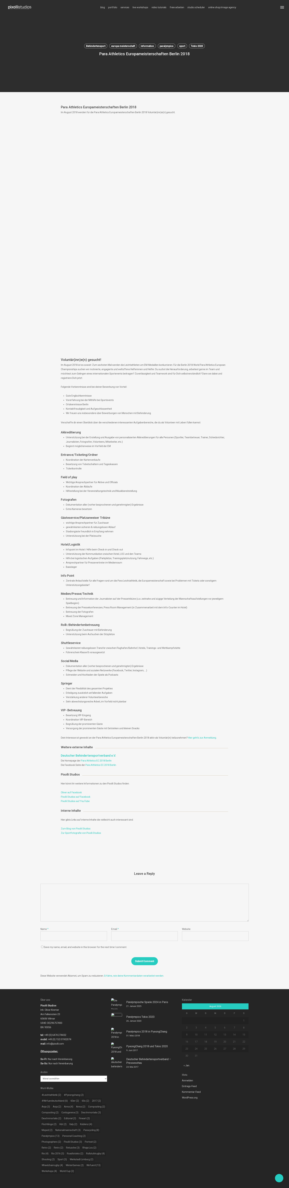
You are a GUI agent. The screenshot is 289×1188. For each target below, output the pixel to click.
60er (75, 1100)
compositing (96, 1106)
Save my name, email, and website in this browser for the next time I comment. (85, 947)
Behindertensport (95, 46)
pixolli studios (73, 1141)
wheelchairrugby (52, 1165)
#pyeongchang (74, 1095)
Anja (46, 1106)
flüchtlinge (49, 1124)
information (147, 46)
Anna (68, 1106)
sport (182, 46)
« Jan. (187, 1065)
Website (186, 929)
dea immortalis (91, 1112)
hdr (63, 1124)
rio (45, 1153)
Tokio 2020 (197, 46)
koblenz (86, 1124)
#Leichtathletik (51, 1095)
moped (47, 1130)
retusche (73, 1147)
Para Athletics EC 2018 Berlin (96, 760)
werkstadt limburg (81, 1159)
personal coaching (74, 1136)
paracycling (91, 1130)
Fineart (84, 1118)
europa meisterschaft (123, 46)
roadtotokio (75, 1153)
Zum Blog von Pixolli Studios (75, 828)
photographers (51, 1141)
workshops (49, 1171)
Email (115, 929)
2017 (96, 1100)
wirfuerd (93, 1165)
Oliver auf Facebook (71, 792)
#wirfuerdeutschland (55, 1100)
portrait (90, 1141)
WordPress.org (190, 1097)
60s (85, 1100)
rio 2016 (57, 1153)
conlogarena (69, 1112)
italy (73, 1124)
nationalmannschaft (68, 1130)
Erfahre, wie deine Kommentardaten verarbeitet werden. (134, 975)
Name (44, 929)
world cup (67, 1171)
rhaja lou (89, 1147)
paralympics (166, 46)
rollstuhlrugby (95, 1153)
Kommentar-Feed (191, 1092)
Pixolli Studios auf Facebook (75, 796)
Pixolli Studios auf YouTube (75, 801)
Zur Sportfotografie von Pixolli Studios (81, 833)
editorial (70, 1118)
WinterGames (75, 1165)
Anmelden (187, 1080)
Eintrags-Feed (189, 1086)
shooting (48, 1159)
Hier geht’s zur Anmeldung (202, 737)
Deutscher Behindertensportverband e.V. (88, 755)
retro (46, 1147)
